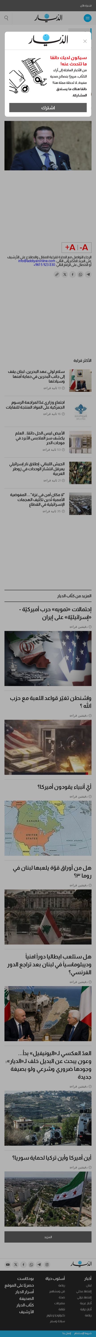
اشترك (48, 107)
